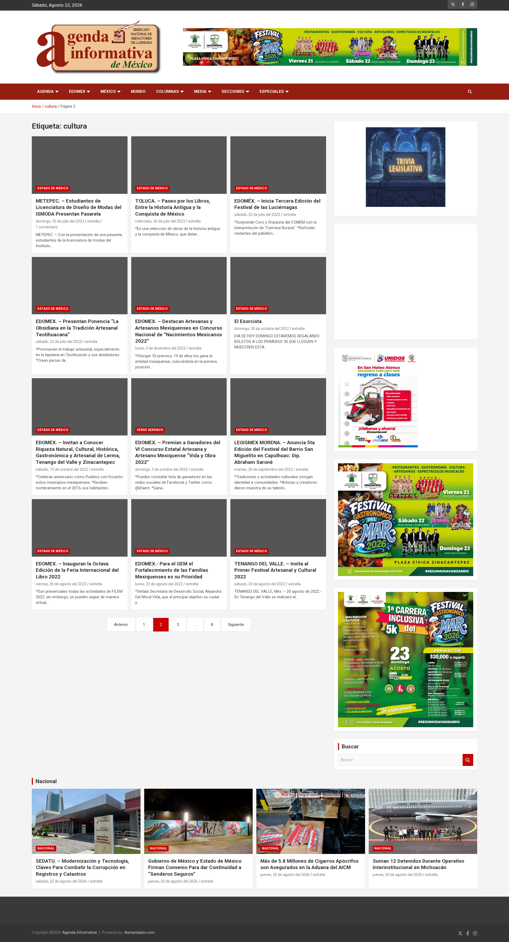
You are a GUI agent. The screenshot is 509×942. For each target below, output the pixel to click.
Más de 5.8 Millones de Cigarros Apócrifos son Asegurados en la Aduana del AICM (309, 864)
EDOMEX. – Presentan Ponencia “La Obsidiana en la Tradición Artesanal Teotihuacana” (77, 327)
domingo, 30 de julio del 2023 (60, 221)
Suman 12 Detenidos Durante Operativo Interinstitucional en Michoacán (418, 864)
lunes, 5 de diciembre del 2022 (160, 348)
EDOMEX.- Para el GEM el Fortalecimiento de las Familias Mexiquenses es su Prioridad (171, 570)
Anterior (121, 624)
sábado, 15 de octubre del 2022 (62, 469)
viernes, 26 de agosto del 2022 (61, 584)
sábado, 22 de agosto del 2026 (61, 881)
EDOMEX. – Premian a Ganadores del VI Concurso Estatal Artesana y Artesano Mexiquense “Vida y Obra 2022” (177, 452)
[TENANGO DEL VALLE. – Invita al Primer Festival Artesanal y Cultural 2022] (278, 528)
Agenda (45, 91)
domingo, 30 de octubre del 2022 (261, 328)
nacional (46, 848)
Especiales (272, 91)
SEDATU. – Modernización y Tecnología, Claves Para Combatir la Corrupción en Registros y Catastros (82, 867)
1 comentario (47, 227)
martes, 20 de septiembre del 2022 (263, 469)
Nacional (46, 781)
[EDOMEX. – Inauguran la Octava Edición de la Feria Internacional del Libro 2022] (80, 528)
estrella (93, 221)
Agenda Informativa (79, 932)
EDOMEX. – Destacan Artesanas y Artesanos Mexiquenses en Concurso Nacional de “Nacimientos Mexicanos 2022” (178, 331)
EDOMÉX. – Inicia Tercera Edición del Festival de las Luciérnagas (277, 204)
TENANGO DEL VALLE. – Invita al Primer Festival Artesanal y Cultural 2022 (275, 570)
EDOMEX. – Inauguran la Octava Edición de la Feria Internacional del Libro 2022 (77, 570)
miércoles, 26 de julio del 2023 (160, 221)
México (108, 91)
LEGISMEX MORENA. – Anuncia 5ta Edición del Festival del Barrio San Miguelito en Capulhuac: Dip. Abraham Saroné (274, 452)
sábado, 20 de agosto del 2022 (259, 584)
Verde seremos (150, 430)
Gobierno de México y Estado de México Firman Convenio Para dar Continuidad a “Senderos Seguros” (195, 867)
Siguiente (236, 624)
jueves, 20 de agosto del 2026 (173, 881)
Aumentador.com (139, 932)
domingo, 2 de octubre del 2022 (161, 469)
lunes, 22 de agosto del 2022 (159, 584)
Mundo (138, 91)
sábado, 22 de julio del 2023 (257, 214)
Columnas (167, 91)
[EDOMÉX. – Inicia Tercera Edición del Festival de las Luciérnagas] (278, 165)
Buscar (468, 760)
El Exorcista (248, 321)
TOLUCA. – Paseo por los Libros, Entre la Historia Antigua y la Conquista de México (172, 207)
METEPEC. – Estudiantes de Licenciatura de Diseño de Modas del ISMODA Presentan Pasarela (78, 207)
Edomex (77, 91)
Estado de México (52, 188)
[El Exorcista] (278, 286)
